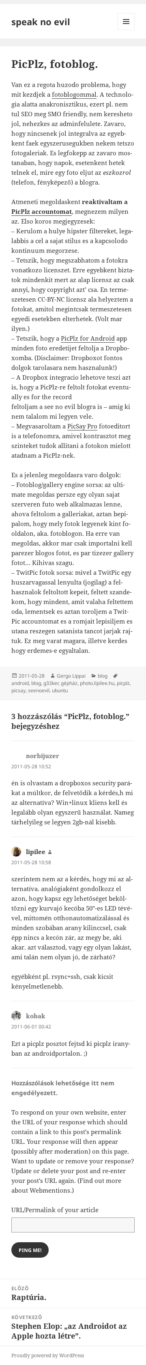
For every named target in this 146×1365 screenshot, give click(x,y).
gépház (69, 683)
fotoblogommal (74, 94)
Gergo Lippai (71, 675)
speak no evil (40, 21)
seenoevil (38, 690)
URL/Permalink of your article (55, 1210)
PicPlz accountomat (41, 211)
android (20, 683)
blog (102, 675)
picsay (18, 690)
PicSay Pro (82, 426)
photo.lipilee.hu (97, 683)
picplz (123, 683)
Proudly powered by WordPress (47, 1355)
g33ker (50, 683)
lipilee (35, 852)
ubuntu (60, 690)
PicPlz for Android (88, 338)
